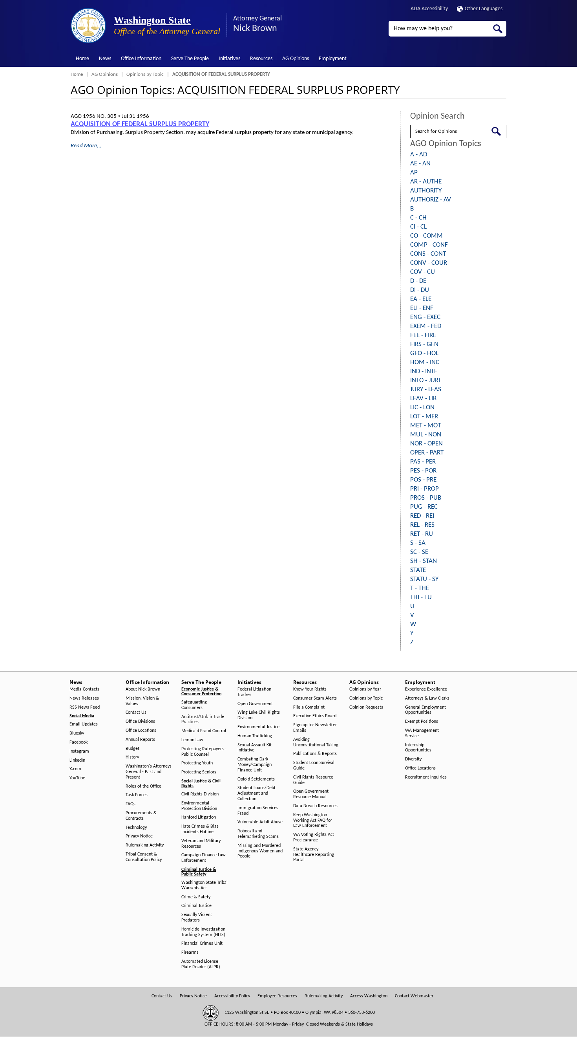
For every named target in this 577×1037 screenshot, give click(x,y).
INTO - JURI (425, 380)
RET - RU (421, 534)
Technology (136, 827)
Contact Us (136, 712)
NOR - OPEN (426, 443)
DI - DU (419, 290)
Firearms (190, 952)
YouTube (77, 778)
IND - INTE (423, 371)
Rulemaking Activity (145, 845)
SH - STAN (423, 561)
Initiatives (229, 59)
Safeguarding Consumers (194, 705)
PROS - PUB (425, 498)
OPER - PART (427, 452)
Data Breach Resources (315, 806)
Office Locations (141, 730)
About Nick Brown (143, 689)
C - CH (418, 217)
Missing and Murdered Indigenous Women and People (260, 851)
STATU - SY (424, 579)
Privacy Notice (139, 836)
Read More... (86, 146)
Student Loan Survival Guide (313, 765)
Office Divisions (140, 721)
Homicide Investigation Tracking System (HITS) (203, 932)
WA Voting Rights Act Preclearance (313, 837)
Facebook (78, 742)
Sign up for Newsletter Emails (315, 728)
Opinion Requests (366, 707)
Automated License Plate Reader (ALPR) (200, 964)
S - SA (417, 543)
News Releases (84, 698)
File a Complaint (309, 707)
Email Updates (83, 724)
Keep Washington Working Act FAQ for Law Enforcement (312, 820)
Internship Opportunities (418, 748)
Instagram (79, 751)
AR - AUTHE (426, 181)
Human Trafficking (254, 736)
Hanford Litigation (198, 817)
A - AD (418, 154)
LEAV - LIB (423, 398)
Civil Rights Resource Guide (313, 780)
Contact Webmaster (414, 996)
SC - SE (419, 552)
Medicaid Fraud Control (203, 731)
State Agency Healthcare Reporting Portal (313, 855)
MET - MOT (425, 425)
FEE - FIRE (423, 335)
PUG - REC (424, 507)
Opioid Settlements (256, 779)
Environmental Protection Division (199, 806)
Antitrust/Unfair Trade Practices (202, 720)
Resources (261, 59)
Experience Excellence (426, 689)
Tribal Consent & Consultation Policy (144, 857)
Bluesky (76, 733)
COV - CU (422, 272)
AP (414, 172)
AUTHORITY (426, 190)
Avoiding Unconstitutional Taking (315, 742)
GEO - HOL (424, 353)
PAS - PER (423, 461)
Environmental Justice (258, 727)
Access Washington (368, 996)
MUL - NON (425, 434)
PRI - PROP (424, 489)
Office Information (141, 59)
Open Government (255, 704)
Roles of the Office (143, 786)
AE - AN (420, 163)
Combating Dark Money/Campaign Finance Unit (254, 765)
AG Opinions (295, 59)
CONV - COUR (428, 263)
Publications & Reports (315, 753)
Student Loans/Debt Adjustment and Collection (256, 793)
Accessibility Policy (232, 996)
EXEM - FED (425, 326)
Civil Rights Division (200, 794)
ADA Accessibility (429, 9)
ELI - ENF (421, 308)
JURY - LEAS (425, 389)
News (105, 59)
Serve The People (190, 59)
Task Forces (137, 795)
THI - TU (421, 597)
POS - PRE (423, 479)
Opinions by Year (365, 689)
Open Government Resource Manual (311, 794)
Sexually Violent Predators (196, 917)
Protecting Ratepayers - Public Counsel (203, 752)
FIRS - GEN (424, 344)
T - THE (419, 588)
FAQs (130, 804)
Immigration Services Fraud (257, 811)
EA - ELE (420, 299)
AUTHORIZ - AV (430, 199)
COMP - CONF (429, 245)
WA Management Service (422, 733)
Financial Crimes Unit (202, 943)
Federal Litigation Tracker (254, 692)
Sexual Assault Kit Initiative (254, 748)
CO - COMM (426, 236)
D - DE (418, 281)
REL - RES (422, 525)
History (132, 757)
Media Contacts (84, 689)
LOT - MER (424, 416)
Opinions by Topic (145, 74)
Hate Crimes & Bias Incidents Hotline (200, 829)
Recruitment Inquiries (426, 777)
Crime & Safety (195, 897)
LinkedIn (77, 760)
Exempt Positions (421, 721)
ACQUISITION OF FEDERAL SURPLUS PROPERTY (140, 124)
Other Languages (483, 9)
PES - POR (423, 470)
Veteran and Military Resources (201, 844)
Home (82, 59)
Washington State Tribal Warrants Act (204, 885)
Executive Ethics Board (314, 716)
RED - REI (422, 516)
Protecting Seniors (198, 772)
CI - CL (418, 227)
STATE (418, 570)
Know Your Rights (310, 689)
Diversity (413, 759)
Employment (333, 59)
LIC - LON (422, 407)
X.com (75, 769)
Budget (132, 748)
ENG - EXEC (425, 317)
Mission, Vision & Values (142, 701)
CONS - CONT (428, 254)
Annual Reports (140, 739)
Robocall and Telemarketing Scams (258, 834)
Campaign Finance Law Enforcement (203, 858)
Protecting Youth (197, 763)
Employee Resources (277, 996)
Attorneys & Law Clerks (427, 698)
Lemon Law (192, 740)
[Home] (88, 25)
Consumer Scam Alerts (315, 698)
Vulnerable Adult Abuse (260, 822)
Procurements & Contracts (141, 816)
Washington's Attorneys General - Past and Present (149, 772)
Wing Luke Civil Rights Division (258, 715)
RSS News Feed (84, 707)
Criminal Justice (196, 905)
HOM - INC (424, 362)
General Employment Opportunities (425, 710)
